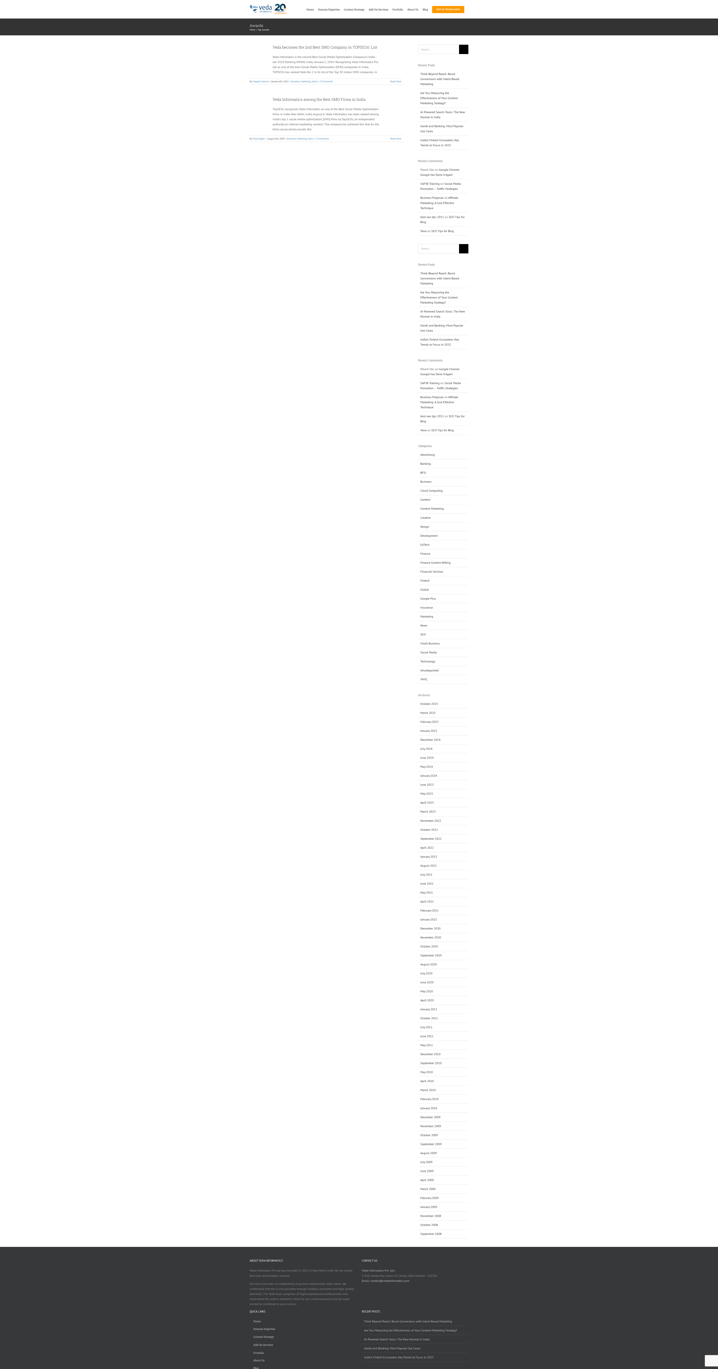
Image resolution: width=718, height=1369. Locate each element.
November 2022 (430, 821)
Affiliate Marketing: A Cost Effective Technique (439, 203)
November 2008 (430, 1216)
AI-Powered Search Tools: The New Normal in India (396, 1339)
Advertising (427, 455)
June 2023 (427, 784)
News (314, 81)
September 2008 (431, 1234)
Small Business (430, 643)
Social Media (428, 652)
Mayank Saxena (261, 81)
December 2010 (430, 1054)
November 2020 (430, 937)
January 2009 (428, 1207)
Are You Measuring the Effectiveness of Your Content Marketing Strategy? (439, 98)
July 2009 (426, 1162)
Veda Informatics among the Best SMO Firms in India (319, 99)
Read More (395, 81)
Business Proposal (432, 198)
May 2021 (426, 892)
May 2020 (426, 991)
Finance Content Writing (435, 562)
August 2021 (428, 865)
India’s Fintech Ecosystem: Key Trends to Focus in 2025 (399, 1357)
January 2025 (428, 731)
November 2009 (430, 1126)
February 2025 (429, 722)
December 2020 (430, 928)
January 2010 (428, 1108)
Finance (425, 553)
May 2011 (426, 1045)
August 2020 (428, 964)
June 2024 (427, 757)
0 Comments (326, 81)
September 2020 (431, 955)
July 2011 (426, 1027)
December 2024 (430, 740)
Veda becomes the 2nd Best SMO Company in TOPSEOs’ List (325, 47)
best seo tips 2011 (432, 217)
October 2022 (429, 829)
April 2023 (427, 802)
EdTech (424, 544)
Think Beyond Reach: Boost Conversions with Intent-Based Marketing (439, 79)
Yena (423, 231)
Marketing (306, 81)
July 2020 (426, 973)
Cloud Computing (431, 490)
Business (295, 81)
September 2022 (431, 838)
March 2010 (428, 1090)
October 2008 (429, 1225)
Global (424, 589)
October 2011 (429, 1018)
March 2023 (428, 811)
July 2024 (426, 749)
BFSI (423, 472)
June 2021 (427, 883)
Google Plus (428, 598)
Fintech (425, 580)
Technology (427, 661)
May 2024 (426, 766)
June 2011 (427, 1036)
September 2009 (431, 1144)
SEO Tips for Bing (442, 231)
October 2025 (429, 704)
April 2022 (427, 847)
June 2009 (427, 1171)
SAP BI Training (430, 184)
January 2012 (428, 1009)
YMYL (424, 679)
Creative (425, 518)
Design (424, 527)
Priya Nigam (259, 138)
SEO (423, 634)
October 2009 (429, 1135)
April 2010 (427, 1081)
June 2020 (427, 982)
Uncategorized (429, 670)
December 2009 (430, 1117)
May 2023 (426, 793)
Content (425, 499)
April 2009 (427, 1180)
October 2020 (429, 946)
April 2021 (427, 901)
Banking (425, 463)
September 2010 (431, 1063)
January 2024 (428, 775)
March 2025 (428, 713)
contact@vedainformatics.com (389, 1281)
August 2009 (428, 1153)
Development (429, 536)
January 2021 (428, 919)
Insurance (426, 607)
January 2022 (428, 856)
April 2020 (427, 1000)
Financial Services (431, 571)
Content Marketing (432, 508)
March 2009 (428, 1189)
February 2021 (429, 910)
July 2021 (426, 874)
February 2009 (429, 1198)
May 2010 (426, 1072)
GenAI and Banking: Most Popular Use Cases (392, 1348)
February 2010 (429, 1099)
